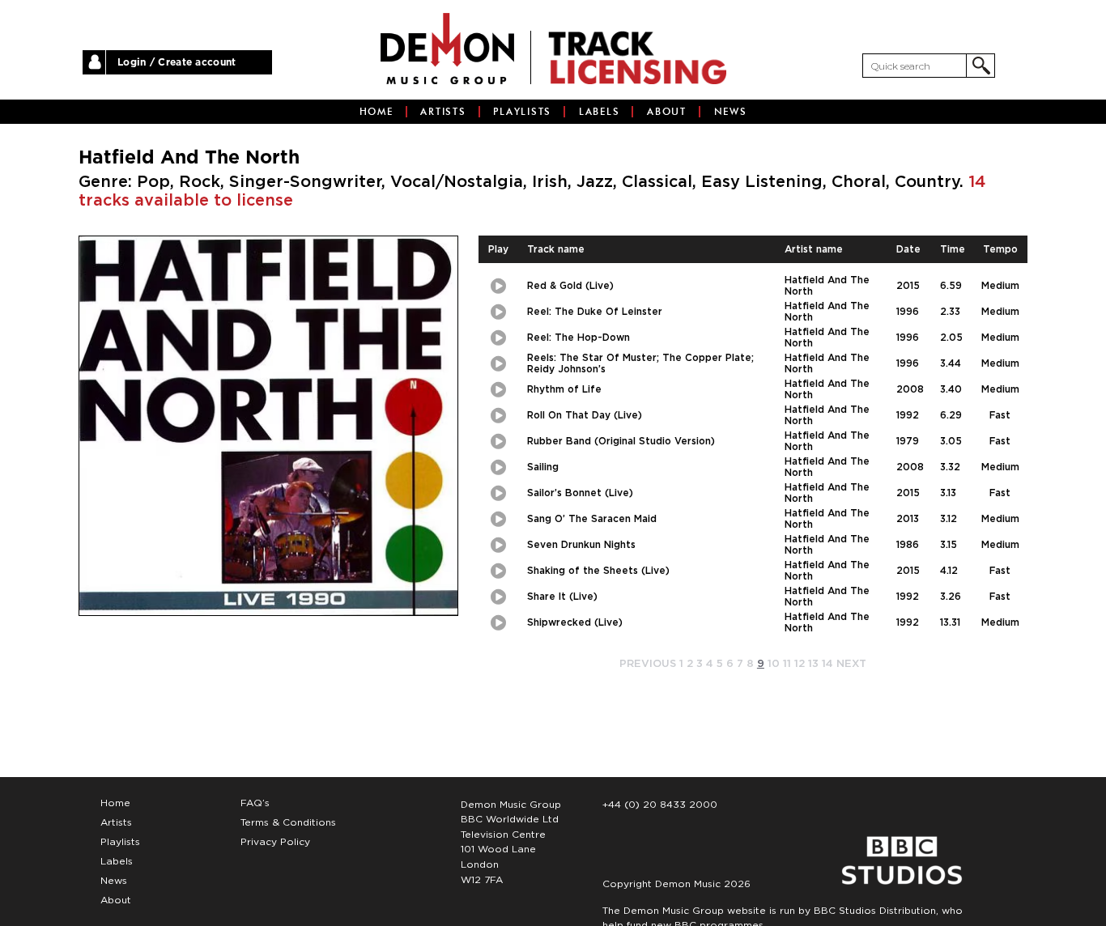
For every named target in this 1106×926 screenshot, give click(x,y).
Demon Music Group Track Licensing (447, 48)
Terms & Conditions (288, 822)
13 (813, 664)
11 (787, 664)
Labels (599, 111)
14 (827, 664)
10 (774, 664)
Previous (647, 664)
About (667, 111)
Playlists (522, 111)
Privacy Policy (275, 842)
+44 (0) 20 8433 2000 (659, 804)
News (730, 111)
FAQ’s (255, 803)
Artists (443, 111)
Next (851, 664)
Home (376, 111)
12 (799, 664)
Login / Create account (176, 62)
